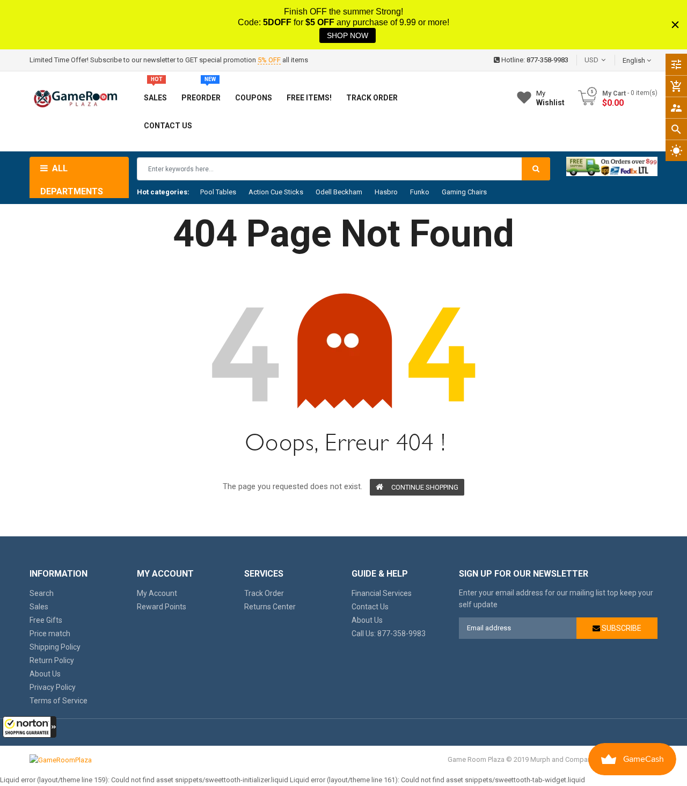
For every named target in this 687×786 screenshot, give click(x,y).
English (635, 60)
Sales (39, 606)
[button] (29, 727)
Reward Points (161, 606)
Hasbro (386, 192)
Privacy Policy (53, 687)
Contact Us (370, 606)
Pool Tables (218, 192)
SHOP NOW (347, 35)
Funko (419, 192)
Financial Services (382, 593)
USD (608, 60)
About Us (45, 673)
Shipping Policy (55, 647)
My (550, 98)
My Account (157, 593)
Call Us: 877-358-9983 (389, 633)
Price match (50, 633)
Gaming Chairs (464, 192)
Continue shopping (424, 487)
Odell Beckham (339, 192)
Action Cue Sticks (276, 192)
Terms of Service (58, 700)
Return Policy (52, 660)
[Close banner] (675, 24)
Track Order (264, 593)
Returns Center (270, 606)
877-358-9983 (547, 60)
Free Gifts (46, 620)
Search (42, 593)
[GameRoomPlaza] (61, 759)
